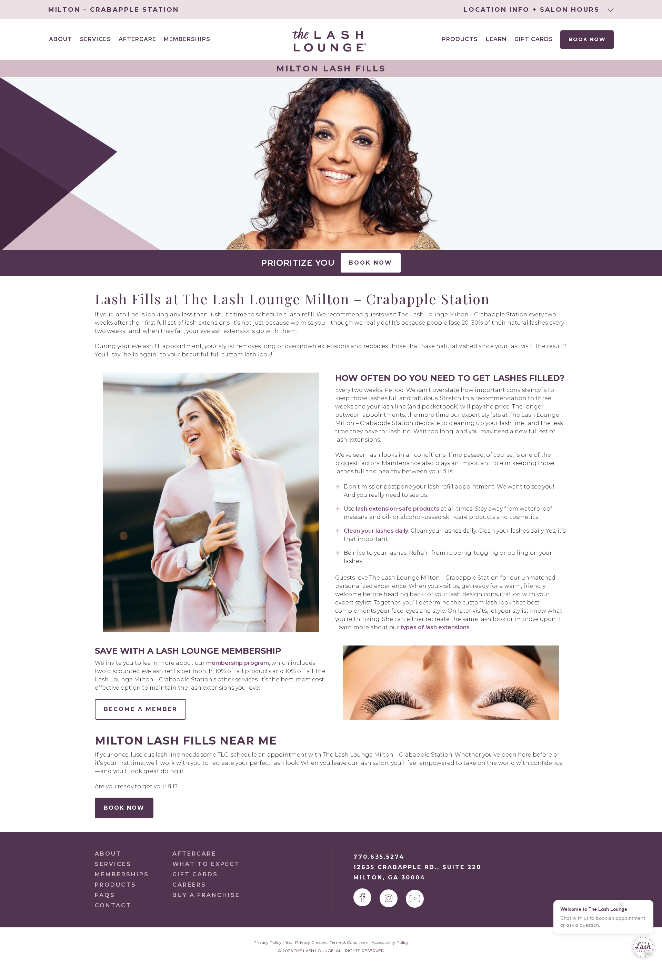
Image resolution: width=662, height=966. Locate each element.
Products (460, 39)
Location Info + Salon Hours (533, 9)
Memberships (187, 39)
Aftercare (137, 39)
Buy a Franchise (206, 895)
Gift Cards (533, 39)
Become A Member (140, 709)
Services (113, 864)
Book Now (586, 39)
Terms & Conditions (349, 942)
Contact (113, 905)
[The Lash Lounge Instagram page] (389, 898)
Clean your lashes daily (376, 531)
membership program (237, 663)
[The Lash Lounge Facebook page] (362, 897)
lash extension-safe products (397, 508)
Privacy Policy (267, 942)
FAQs (105, 895)
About (108, 853)
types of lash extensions (435, 627)
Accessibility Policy (390, 942)
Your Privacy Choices (306, 942)
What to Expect (206, 864)
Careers (189, 884)
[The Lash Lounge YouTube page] (415, 899)
